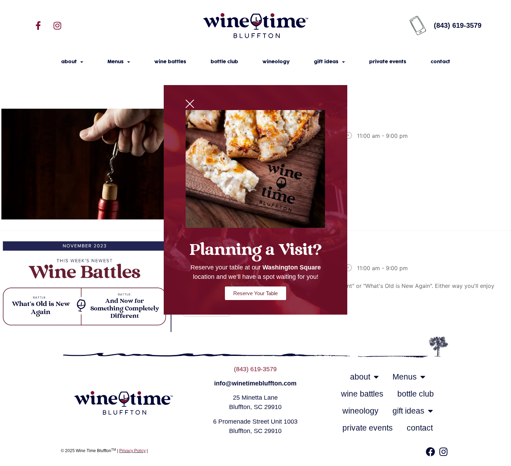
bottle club (224, 61)
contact (440, 61)
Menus (115, 61)
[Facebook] (430, 451)
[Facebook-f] (38, 25)
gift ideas (326, 61)
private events (387, 61)
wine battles (170, 61)
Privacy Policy (132, 450)
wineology (276, 61)
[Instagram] (57, 25)
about (69, 61)
